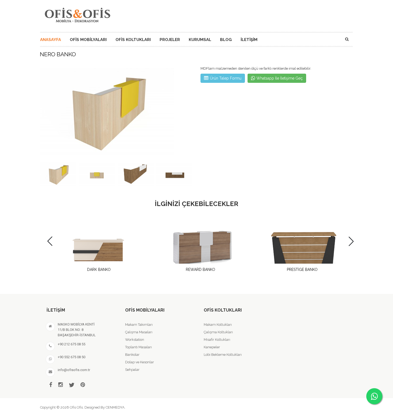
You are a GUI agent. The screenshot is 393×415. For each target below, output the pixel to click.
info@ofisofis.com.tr (74, 370)
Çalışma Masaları (138, 332)
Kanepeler (212, 347)
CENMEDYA (115, 407)
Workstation (134, 340)
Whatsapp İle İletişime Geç (279, 78)
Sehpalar (132, 370)
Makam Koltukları (218, 325)
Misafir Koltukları (217, 340)
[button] (186, 112)
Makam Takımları (139, 325)
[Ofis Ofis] (77, 14)
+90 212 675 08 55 (71, 344)
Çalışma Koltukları (218, 332)
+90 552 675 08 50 (71, 357)
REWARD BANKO (200, 269)
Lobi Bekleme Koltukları (223, 355)
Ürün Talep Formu (225, 78)
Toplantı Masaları (138, 347)
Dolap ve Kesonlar (139, 362)
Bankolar (132, 355)
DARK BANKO (99, 269)
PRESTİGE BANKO (302, 269)
